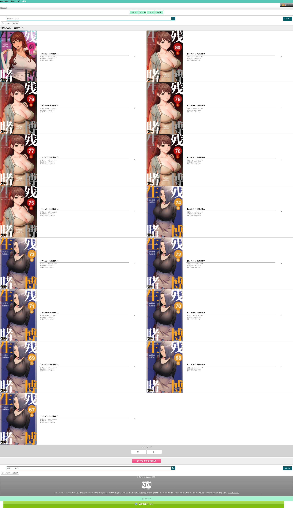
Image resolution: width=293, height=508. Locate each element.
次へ (154, 452)
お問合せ (140, 477)
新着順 (134, 12)
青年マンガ (15, 1)
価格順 (159, 12)
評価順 (151, 12)
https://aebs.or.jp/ (233, 493)
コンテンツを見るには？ (146, 461)
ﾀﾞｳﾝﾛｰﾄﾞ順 (142, 12)
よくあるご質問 (149, 477)
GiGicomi (4, 1)
